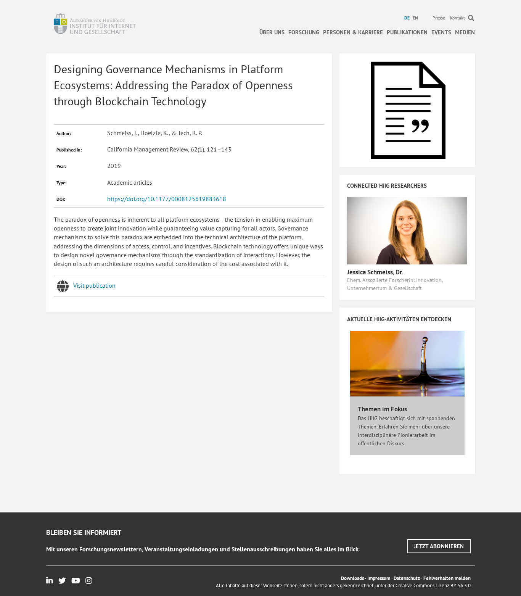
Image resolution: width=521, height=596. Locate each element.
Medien (465, 32)
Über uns (272, 32)
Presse (439, 18)
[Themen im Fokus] (407, 362)
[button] (439, 546)
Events (441, 32)
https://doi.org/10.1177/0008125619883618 (166, 199)
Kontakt (457, 18)
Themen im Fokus (382, 409)
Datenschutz (407, 578)
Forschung (303, 32)
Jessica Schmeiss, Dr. (375, 272)
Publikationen (407, 32)
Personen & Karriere (353, 32)
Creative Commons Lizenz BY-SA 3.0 (433, 585)
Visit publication (94, 285)
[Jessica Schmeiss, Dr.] (407, 230)
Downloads (352, 578)
